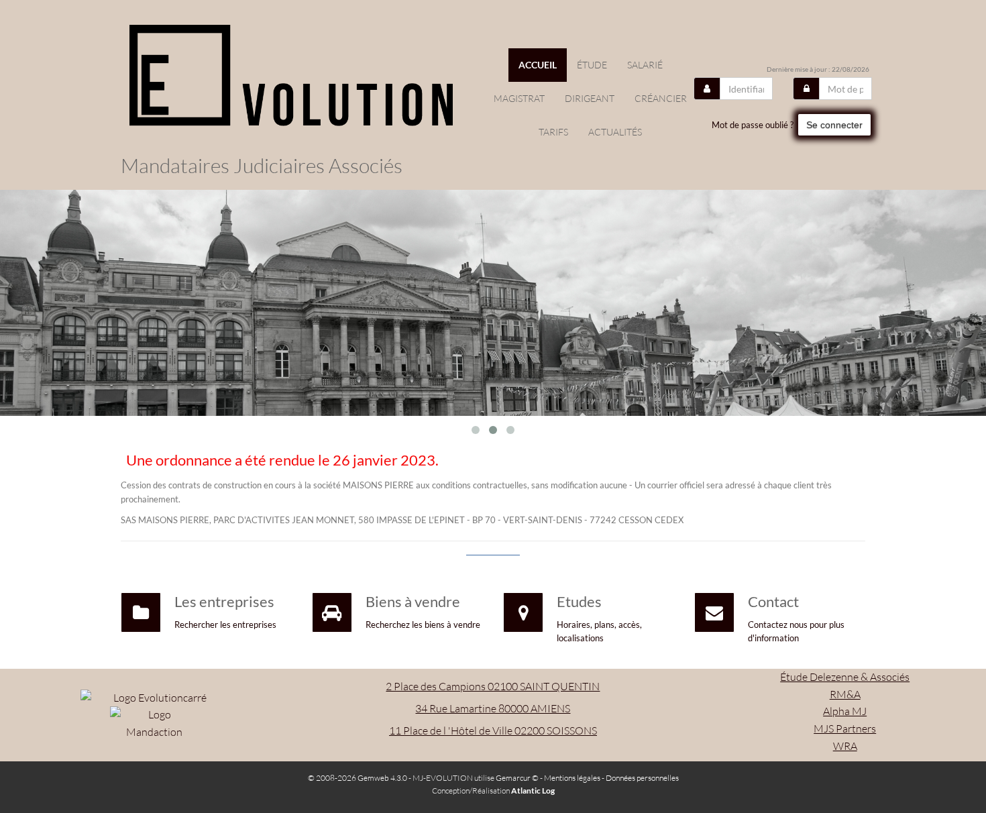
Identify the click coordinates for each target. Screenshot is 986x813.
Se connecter (834, 124)
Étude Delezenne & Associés (845, 677)
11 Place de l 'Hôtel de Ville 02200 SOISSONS (493, 730)
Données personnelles (642, 778)
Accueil (537, 64)
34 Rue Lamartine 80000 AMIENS (492, 708)
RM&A (845, 694)
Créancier (661, 98)
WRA (845, 746)
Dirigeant (589, 98)
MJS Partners (845, 728)
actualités (615, 132)
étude (592, 64)
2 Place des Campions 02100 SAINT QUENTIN (493, 686)
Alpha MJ (845, 711)
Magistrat (519, 98)
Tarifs (553, 132)
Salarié (645, 64)
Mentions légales (572, 778)
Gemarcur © (517, 778)
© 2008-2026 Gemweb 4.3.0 (357, 778)
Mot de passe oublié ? (752, 124)
